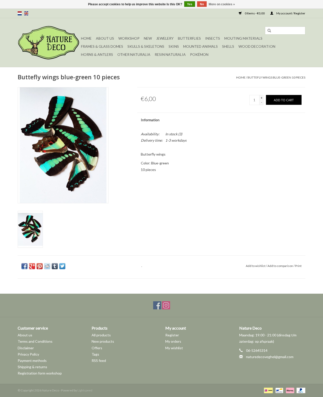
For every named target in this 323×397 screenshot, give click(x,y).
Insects (212, 38)
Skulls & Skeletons (145, 46)
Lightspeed (84, 390)
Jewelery (165, 38)
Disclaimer (26, 348)
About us (25, 335)
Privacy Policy (28, 354)
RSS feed (99, 360)
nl (20, 13)
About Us (105, 38)
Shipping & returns (32, 367)
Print (298, 266)
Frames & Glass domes (102, 46)
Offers (97, 348)
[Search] (269, 31)
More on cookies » (222, 4)
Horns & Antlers (97, 54)
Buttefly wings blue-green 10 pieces (276, 77)
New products (103, 341)
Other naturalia (133, 54)
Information (150, 120)
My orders (173, 341)
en (26, 13)
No (202, 4)
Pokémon (199, 54)
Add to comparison (280, 266)
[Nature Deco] (48, 42)
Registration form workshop (40, 373)
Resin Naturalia (170, 54)
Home (86, 38)
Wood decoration (256, 46)
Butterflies (189, 38)
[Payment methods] (267, 390)
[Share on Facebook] (24, 266)
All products (101, 335)
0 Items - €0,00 (254, 13)
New (148, 38)
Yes (189, 4)
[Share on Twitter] (62, 266)
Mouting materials (243, 38)
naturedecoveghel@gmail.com (269, 357)
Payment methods (32, 360)
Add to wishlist (255, 266)
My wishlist (174, 348)
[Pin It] (40, 266)
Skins (174, 46)
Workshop (129, 38)
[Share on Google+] (32, 266)
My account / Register (290, 13)
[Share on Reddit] (47, 266)
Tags (95, 354)
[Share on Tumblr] (55, 266)
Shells (228, 46)
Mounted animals (200, 46)
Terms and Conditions (35, 341)
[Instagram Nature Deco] (166, 305)
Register (172, 335)
